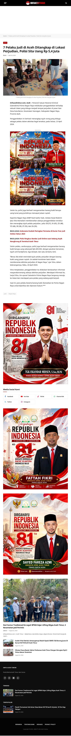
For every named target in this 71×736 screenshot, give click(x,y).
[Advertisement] (35, 20)
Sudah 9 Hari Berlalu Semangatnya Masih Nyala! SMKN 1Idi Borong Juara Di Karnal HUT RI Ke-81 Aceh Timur (41, 642)
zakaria (5, 630)
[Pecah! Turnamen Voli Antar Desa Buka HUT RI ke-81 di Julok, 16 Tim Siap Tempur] (8, 709)
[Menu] (5, 3)
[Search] (66, 3)
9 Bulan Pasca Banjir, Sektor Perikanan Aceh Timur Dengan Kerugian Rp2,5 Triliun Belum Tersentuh (41, 651)
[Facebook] (5, 112)
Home (5, 36)
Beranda (18, 724)
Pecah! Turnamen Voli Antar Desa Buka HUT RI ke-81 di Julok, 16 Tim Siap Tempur (40, 708)
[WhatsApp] (5, 107)
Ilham (4, 55)
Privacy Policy (50, 724)
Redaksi (40, 724)
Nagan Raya (12, 294)
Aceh (5, 42)
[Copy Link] (5, 117)
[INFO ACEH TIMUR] (35, 3)
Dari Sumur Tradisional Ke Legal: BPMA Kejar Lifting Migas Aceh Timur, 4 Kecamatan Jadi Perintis (34, 626)
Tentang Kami (29, 724)
